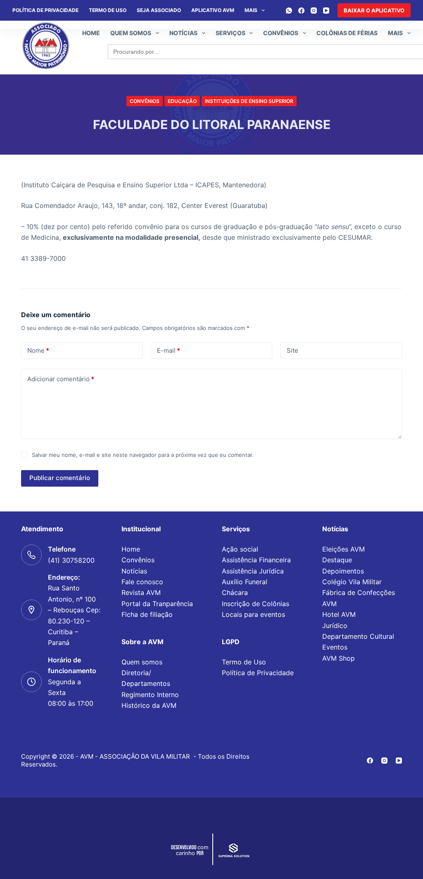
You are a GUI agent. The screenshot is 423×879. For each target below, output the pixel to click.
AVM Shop (338, 658)
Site (292, 350)
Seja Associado (159, 10)
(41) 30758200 (71, 560)
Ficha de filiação (147, 614)
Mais (251, 10)
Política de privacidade (45, 10)
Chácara (235, 592)
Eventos (334, 647)
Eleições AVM (343, 549)
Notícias (183, 32)
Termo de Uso (107, 10)
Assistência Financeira (256, 560)
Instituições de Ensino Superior (249, 101)
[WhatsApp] (289, 10)
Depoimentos (343, 571)
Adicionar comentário (60, 379)
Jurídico (334, 625)
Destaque (337, 560)
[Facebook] (301, 10)
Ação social (240, 549)
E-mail (168, 350)
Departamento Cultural (358, 636)
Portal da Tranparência (157, 604)
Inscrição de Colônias (255, 604)
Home (91, 32)
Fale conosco (142, 582)
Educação (182, 101)
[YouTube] (326, 10)
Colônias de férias (347, 32)
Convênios (280, 32)
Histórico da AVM (148, 705)
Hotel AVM (339, 614)
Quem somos (130, 32)
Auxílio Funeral (244, 582)
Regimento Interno (150, 694)
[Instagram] (314, 10)
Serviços (230, 32)
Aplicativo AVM (212, 10)
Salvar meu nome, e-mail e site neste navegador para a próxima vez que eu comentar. (143, 454)
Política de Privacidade (258, 673)
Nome (38, 350)
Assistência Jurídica (253, 571)
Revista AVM (141, 592)
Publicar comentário (59, 478)
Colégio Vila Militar (352, 582)
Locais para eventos (253, 614)
